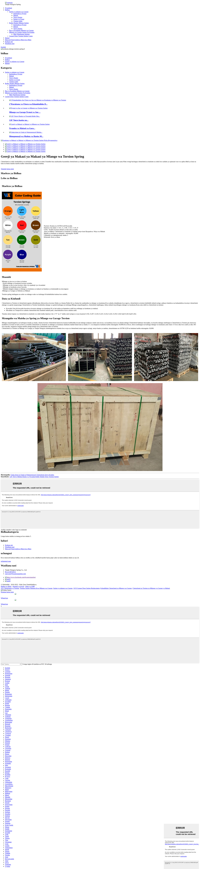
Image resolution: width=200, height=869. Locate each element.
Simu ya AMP (30, 586)
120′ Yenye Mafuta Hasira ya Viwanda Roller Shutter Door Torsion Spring (34, 477)
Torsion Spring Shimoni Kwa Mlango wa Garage (36, 588)
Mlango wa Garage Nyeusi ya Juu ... (25, 112)
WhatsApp (4, 598)
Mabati (15, 15)
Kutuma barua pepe (7, 592)
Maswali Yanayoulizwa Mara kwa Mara (18, 40)
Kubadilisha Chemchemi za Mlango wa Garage (116, 588)
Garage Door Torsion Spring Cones (21, 36)
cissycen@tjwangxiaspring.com (15, 574)
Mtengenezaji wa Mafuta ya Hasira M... (26, 136)
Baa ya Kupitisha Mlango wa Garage (21, 30)
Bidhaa (7, 10)
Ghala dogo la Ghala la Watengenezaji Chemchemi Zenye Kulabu (32, 475)
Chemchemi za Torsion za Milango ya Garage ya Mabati (151, 588)
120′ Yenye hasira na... (18, 120)
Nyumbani (8, 8)
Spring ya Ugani (18, 19)
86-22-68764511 (10, 572)
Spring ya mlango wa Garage (18, 12)
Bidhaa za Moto (6, 586)
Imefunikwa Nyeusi (19, 13)
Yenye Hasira (17, 17)
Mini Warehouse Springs (21, 34)
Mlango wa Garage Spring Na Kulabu (21, 32)
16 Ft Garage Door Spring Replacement (86, 588)
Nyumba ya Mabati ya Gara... (22, 128)
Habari (7, 38)
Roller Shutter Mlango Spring (19, 23)
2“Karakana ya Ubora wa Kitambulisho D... (28, 104)
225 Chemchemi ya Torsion (10, 588)
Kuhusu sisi (9, 42)
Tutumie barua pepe (7, 169)
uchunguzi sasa (6, 561)
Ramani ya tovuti (18, 586)
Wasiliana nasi (9, 43)
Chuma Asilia (17, 21)
